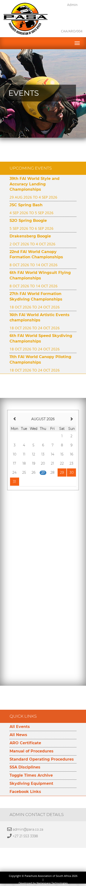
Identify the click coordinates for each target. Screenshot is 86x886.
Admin (72, 4)
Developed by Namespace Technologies (43, 883)
